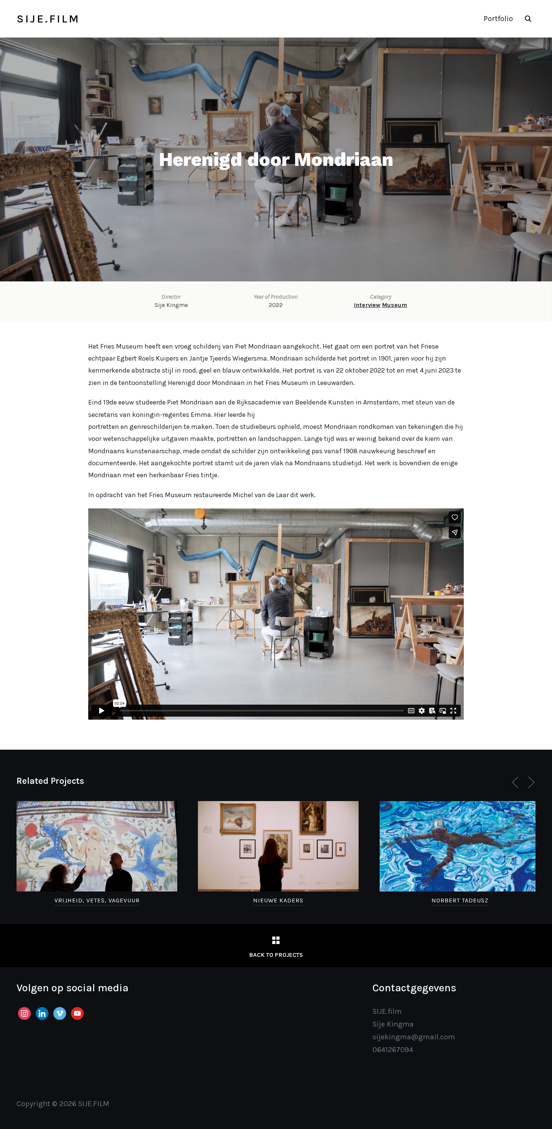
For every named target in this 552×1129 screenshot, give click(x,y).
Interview (367, 304)
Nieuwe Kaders (278, 900)
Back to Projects (276, 954)
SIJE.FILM (48, 19)
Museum (394, 304)
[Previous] (516, 782)
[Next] (529, 782)
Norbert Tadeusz (460, 900)
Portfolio (498, 18)
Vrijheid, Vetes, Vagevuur (97, 900)
